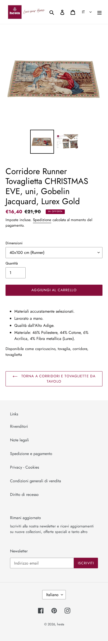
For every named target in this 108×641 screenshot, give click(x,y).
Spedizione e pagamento (31, 454)
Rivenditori (19, 426)
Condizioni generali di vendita (35, 481)
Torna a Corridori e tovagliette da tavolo (57, 378)
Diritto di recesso (24, 494)
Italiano (52, 595)
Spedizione (42, 220)
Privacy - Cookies (24, 467)
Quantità (12, 263)
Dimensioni (14, 243)
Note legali (19, 440)
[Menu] (99, 11)
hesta (60, 624)
